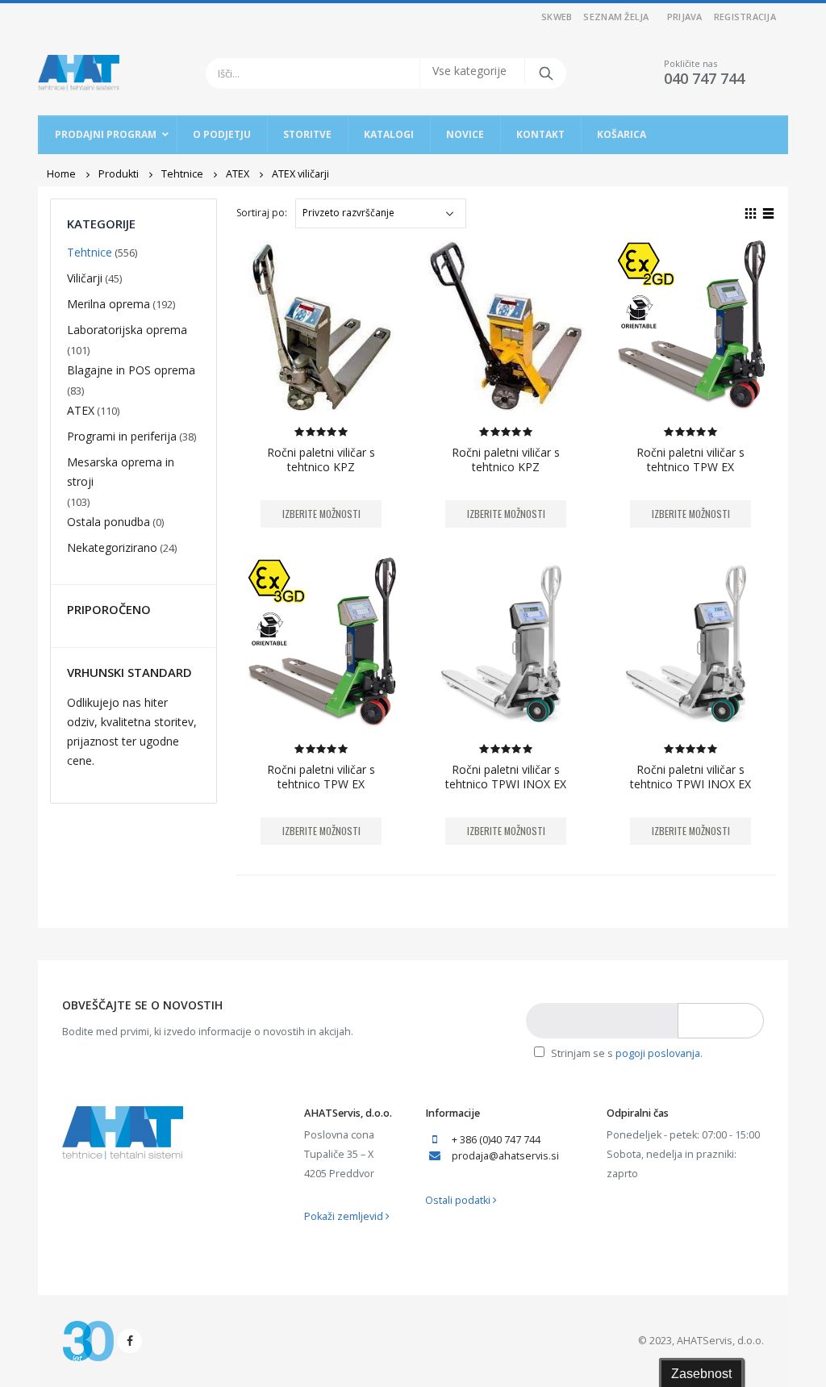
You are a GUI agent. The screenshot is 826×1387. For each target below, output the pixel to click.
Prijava (685, 16)
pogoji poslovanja (657, 1053)
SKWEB (556, 16)
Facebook (130, 1341)
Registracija (745, 16)
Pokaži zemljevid (345, 1216)
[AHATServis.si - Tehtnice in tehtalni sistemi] (78, 73)
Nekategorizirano (112, 547)
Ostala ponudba (108, 521)
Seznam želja (616, 16)
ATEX (80, 410)
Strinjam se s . (626, 1053)
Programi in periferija (122, 436)
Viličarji (84, 278)
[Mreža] (751, 211)
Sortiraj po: (261, 212)
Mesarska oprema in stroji (120, 471)
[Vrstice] (768, 211)
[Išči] (544, 73)
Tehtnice (89, 252)
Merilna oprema (108, 303)
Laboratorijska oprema (127, 329)
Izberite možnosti (321, 513)
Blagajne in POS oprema (131, 370)
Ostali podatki (459, 1200)
